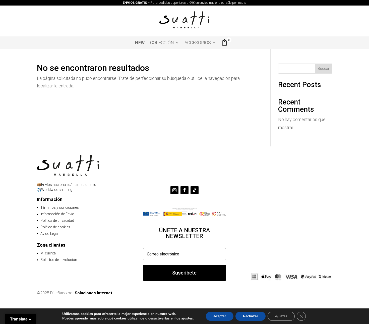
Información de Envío (57, 214)
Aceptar (219, 316)
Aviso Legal (49, 234)
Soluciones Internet (93, 293)
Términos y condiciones (59, 207)
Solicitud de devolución (58, 260)
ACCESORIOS (197, 43)
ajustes (187, 318)
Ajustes (281, 316)
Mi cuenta (48, 253)
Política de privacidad (57, 221)
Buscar (323, 69)
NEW (140, 43)
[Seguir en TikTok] (195, 190)
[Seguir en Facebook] (184, 190)
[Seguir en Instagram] (174, 190)
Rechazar (250, 316)
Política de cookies (55, 227)
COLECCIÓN (162, 43)
